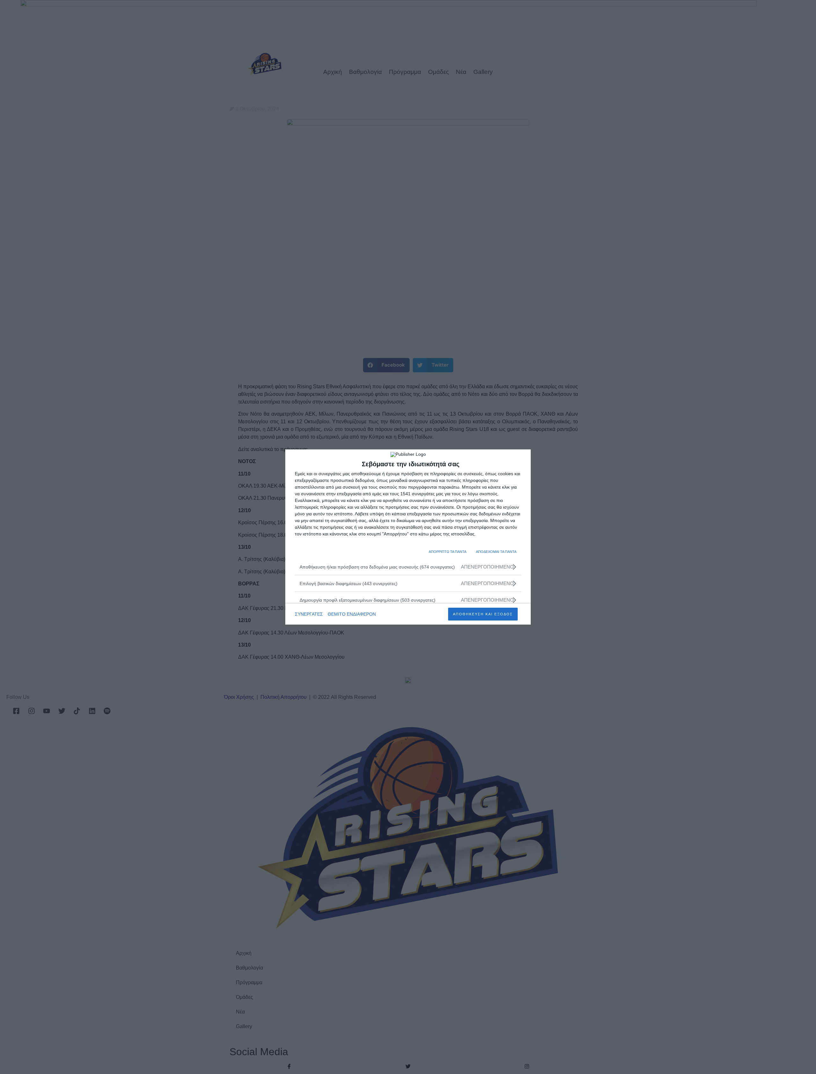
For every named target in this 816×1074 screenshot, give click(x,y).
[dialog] (408, 537)
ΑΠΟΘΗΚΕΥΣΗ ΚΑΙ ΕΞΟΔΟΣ (483, 614)
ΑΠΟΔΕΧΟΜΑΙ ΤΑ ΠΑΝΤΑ (496, 552)
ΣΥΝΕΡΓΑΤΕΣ (309, 614)
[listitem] (408, 566)
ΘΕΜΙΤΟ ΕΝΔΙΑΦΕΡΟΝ (352, 614)
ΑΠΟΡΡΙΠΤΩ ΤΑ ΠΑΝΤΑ (447, 552)
